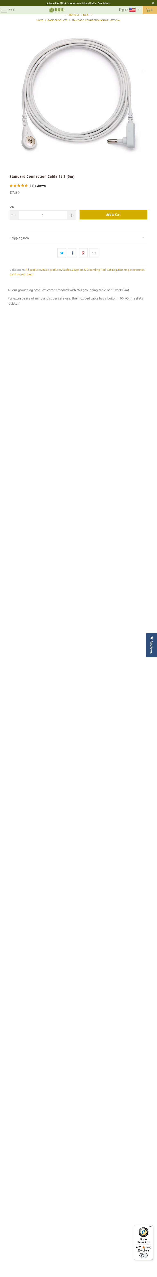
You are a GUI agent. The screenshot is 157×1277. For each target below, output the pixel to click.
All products (33, 269)
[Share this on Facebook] (72, 253)
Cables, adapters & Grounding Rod (84, 269)
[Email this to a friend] (94, 253)
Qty (12, 206)
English (124, 9)
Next (86, 14)
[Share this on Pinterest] (83, 253)
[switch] (143, 1255)
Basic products (51, 269)
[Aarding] (56, 10)
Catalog (112, 269)
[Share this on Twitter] (61, 253)
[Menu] (2, 10)
